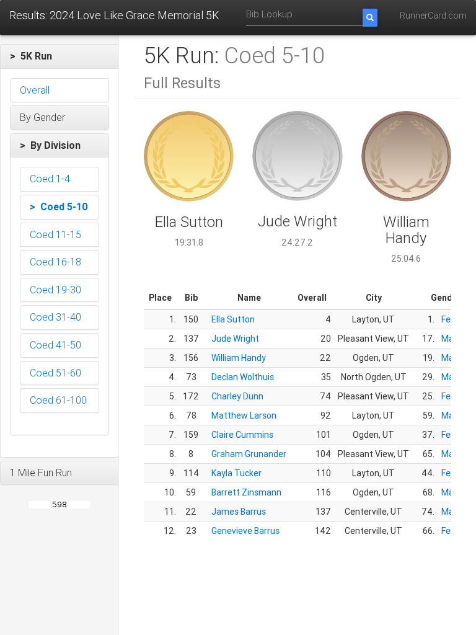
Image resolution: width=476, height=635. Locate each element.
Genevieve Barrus (245, 530)
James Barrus (238, 511)
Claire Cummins (242, 434)
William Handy (238, 357)
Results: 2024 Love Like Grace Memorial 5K (114, 15)
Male (451, 338)
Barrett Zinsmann (246, 492)
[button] (59, 56)
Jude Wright (235, 338)
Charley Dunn (237, 396)
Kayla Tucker (236, 473)
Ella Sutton (233, 319)
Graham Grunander (248, 454)
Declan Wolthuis (242, 377)
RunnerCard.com (433, 15)
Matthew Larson (243, 415)
